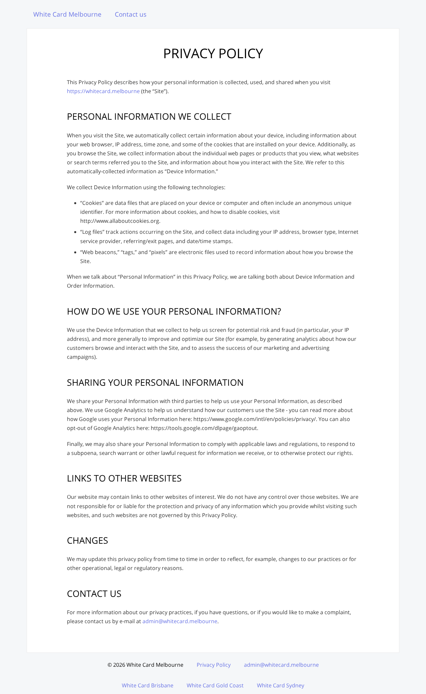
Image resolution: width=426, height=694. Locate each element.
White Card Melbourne (67, 14)
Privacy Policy (214, 664)
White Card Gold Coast (215, 685)
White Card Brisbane (147, 685)
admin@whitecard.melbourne (179, 621)
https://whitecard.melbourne (103, 91)
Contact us (130, 14)
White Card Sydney (280, 685)
